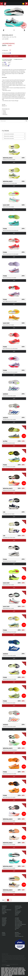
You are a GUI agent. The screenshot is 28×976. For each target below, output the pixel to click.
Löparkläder (4, 919)
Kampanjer (17, 928)
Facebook (3, 933)
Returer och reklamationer (6, 909)
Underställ (15, 974)
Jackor (9, 969)
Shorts (16, 971)
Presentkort (4, 911)
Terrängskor (4, 923)
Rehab (10, 971)
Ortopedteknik (17, 908)
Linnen (23, 969)
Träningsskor (4, 920)
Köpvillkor (3, 908)
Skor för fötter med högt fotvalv (20, 924)
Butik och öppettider (18, 907)
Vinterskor (10, 975)
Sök (26, 120)
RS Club (16, 909)
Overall (16, 970)
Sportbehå (22, 971)
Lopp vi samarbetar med (19, 936)
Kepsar (12, 969)
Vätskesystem (6, 975)
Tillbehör (3, 925)
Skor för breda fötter (18, 921)
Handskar (2, 969)
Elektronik (4, 924)
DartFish (16, 914)
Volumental (17, 913)
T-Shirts (12, 974)
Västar (2, 975)
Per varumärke (17, 920)
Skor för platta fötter (18, 925)
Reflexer (6, 971)
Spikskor (19, 971)
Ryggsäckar (13, 971)
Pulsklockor (3, 971)
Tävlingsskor (4, 921)
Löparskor (10, 970)
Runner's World (18, 933)
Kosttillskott (20, 969)
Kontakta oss (4, 907)
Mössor (13, 970)
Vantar (24, 974)
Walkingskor (20, 974)
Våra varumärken (18, 911)
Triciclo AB (8, 965)
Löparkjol (2, 970)
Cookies (3, 913)
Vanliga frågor (4, 912)
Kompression (15, 969)
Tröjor (10, 974)
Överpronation (17, 926)
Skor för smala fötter (18, 923)
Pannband (19, 970)
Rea (15, 929)
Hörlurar (6, 969)
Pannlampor (23, 970)
